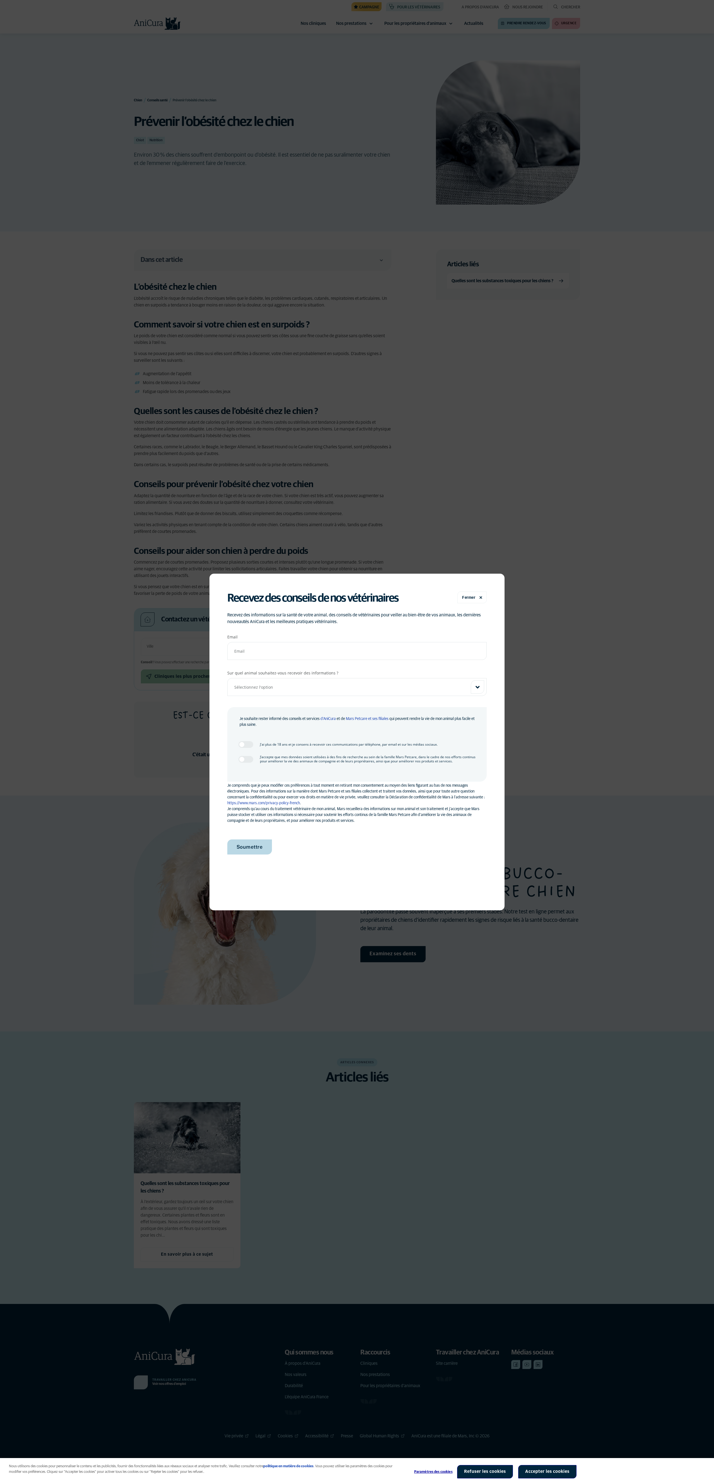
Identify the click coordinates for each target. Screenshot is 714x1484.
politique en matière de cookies (288, 1466)
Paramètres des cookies (433, 1472)
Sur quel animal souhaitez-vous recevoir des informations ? (282, 673)
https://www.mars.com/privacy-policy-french (263, 803)
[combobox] (357, 687)
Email (232, 637)
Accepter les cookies (547, 1471)
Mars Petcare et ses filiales (367, 719)
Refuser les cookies (485, 1471)
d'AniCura (328, 719)
